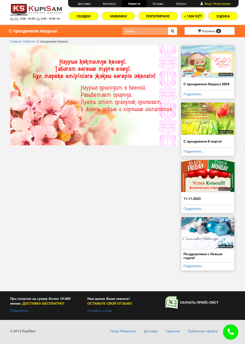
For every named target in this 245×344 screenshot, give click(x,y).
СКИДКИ (83, 16)
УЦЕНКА (223, 16)
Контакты (109, 3)
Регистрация (222, 3)
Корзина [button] (210, 30)
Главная (16, 41)
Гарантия (173, 330)
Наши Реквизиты (123, 330)
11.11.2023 (192, 198)
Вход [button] (208, 3)
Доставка (84, 3)
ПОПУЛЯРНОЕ (158, 16)
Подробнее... (194, 93)
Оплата (181, 3)
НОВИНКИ (118, 16)
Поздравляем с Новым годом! (203, 255)
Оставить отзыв (99, 310)
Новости (134, 3)
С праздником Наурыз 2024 (206, 83)
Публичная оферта (203, 330)
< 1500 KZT (193, 16)
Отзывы (158, 3)
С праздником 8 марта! (203, 141)
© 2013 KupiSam (23, 330)
